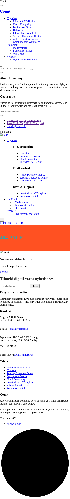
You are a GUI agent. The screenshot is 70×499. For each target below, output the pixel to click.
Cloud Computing (22, 24)
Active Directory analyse (26, 39)
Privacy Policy (14, 423)
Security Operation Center (20, 373)
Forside (4, 271)
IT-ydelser (12, 18)
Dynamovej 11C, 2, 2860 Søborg (24, 120)
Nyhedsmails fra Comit (25, 59)
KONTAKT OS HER (11, 223)
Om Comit (12, 44)
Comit (5, 11)
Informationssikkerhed (24, 33)
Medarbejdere (20, 47)
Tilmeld (34, 286)
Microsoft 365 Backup (24, 21)
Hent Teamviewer (23, 354)
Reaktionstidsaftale (29, 196)
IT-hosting (18, 30)
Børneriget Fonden (22, 50)
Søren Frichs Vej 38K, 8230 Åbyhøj (25, 123)
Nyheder (11, 56)
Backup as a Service (23, 27)
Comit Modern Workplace (26, 41)
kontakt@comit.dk (16, 126)
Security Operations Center (27, 36)
